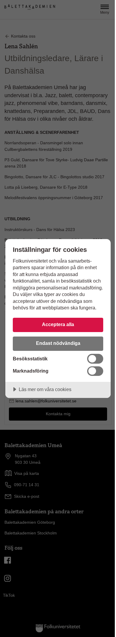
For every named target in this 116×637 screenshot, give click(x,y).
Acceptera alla (58, 324)
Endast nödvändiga (58, 343)
